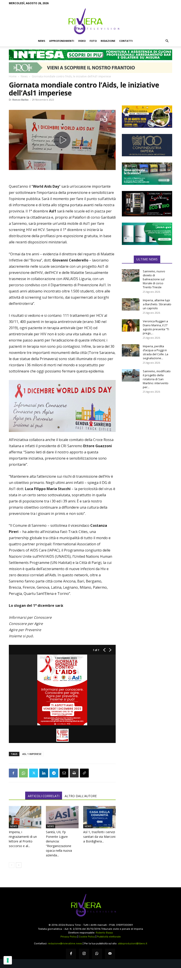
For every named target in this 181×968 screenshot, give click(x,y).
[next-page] (18, 865)
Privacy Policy (68, 936)
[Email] (64, 773)
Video (82, 40)
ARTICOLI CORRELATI (43, 796)
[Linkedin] (43, 773)
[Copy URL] (84, 773)
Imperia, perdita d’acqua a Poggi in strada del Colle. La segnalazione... (155, 352)
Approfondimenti (61, 40)
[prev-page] (11, 865)
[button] (167, 40)
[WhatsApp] (23, 773)
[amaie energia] (147, 173)
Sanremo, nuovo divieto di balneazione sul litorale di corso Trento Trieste (154, 279)
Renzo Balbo (20, 99)
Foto (93, 40)
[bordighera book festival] (147, 116)
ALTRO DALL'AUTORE (81, 796)
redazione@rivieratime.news (65, 943)
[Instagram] (84, 954)
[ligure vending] (147, 203)
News (41, 40)
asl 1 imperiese (31, 754)
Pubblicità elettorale (109, 936)
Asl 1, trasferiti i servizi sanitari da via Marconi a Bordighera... (99, 836)
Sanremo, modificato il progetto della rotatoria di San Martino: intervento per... (157, 379)
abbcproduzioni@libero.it (132, 943)
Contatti (126, 40)
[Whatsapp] (97, 954)
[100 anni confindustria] (147, 145)
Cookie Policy (87, 936)
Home (13, 76)
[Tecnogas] (147, 234)
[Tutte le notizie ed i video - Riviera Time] (90, 905)
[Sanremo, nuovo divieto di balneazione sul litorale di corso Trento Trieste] (131, 275)
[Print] (74, 773)
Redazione (108, 40)
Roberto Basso (104, 932)
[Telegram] (53, 773)
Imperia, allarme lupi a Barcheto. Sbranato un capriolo (157, 304)
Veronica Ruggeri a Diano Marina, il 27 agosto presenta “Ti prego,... (156, 327)
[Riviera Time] (90, 21)
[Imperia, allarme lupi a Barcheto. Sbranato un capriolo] (131, 304)
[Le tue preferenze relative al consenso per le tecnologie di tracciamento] (8, 960)
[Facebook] (13, 773)
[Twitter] (33, 773)
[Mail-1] (110, 954)
